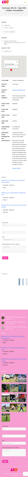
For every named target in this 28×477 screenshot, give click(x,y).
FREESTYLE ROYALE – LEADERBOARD (16, 327)
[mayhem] (5, 398)
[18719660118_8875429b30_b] (5, 378)
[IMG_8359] (14, 378)
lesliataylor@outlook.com (18, 90)
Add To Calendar (9, 31)
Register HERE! (16, 168)
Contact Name (5, 222)
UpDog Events (7, 51)
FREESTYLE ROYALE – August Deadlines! (16, 317)
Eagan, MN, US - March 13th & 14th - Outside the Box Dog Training (13, 181)
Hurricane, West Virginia (10, 41)
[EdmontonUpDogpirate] (22, 378)
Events (6, 66)
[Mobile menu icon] (25, 2)
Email (3, 236)
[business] (5, 407)
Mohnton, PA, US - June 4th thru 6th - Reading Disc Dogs (13, 193)
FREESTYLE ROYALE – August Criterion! (15, 322)
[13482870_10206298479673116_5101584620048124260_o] (14, 388)
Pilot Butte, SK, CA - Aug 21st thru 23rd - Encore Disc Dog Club (13, 206)
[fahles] (14, 407)
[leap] (22, 407)
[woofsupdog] (5, 417)
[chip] (22, 388)
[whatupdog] (14, 398)
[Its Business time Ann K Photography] (5, 388)
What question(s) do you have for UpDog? (11, 244)
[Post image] (2, 317)
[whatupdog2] (22, 398)
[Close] (16, 62)
